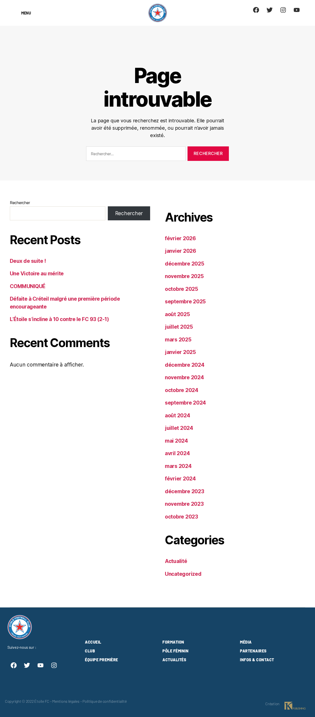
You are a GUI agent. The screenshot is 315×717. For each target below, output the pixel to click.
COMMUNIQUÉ (28, 286)
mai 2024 (176, 441)
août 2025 (177, 314)
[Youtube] (296, 10)
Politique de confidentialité (104, 701)
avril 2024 (177, 453)
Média (246, 642)
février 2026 (180, 238)
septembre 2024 (185, 403)
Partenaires (253, 650)
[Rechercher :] (135, 154)
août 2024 (177, 415)
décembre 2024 (185, 365)
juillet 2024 (179, 428)
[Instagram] (283, 10)
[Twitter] (270, 10)
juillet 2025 (179, 327)
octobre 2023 (181, 517)
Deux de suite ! (28, 261)
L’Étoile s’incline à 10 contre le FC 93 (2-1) (59, 319)
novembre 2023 (184, 504)
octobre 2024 (181, 390)
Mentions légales (65, 701)
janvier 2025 (180, 352)
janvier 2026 (180, 251)
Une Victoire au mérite (36, 273)
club (90, 650)
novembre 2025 (184, 276)
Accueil (93, 642)
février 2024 (180, 479)
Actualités (174, 659)
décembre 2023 (184, 491)
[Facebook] (256, 10)
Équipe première (101, 659)
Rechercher (20, 202)
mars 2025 (178, 340)
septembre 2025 (185, 301)
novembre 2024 (184, 377)
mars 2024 (178, 466)
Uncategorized (183, 574)
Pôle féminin (175, 650)
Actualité (176, 561)
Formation (173, 642)
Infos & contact (257, 659)
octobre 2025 (181, 289)
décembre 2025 (184, 264)
